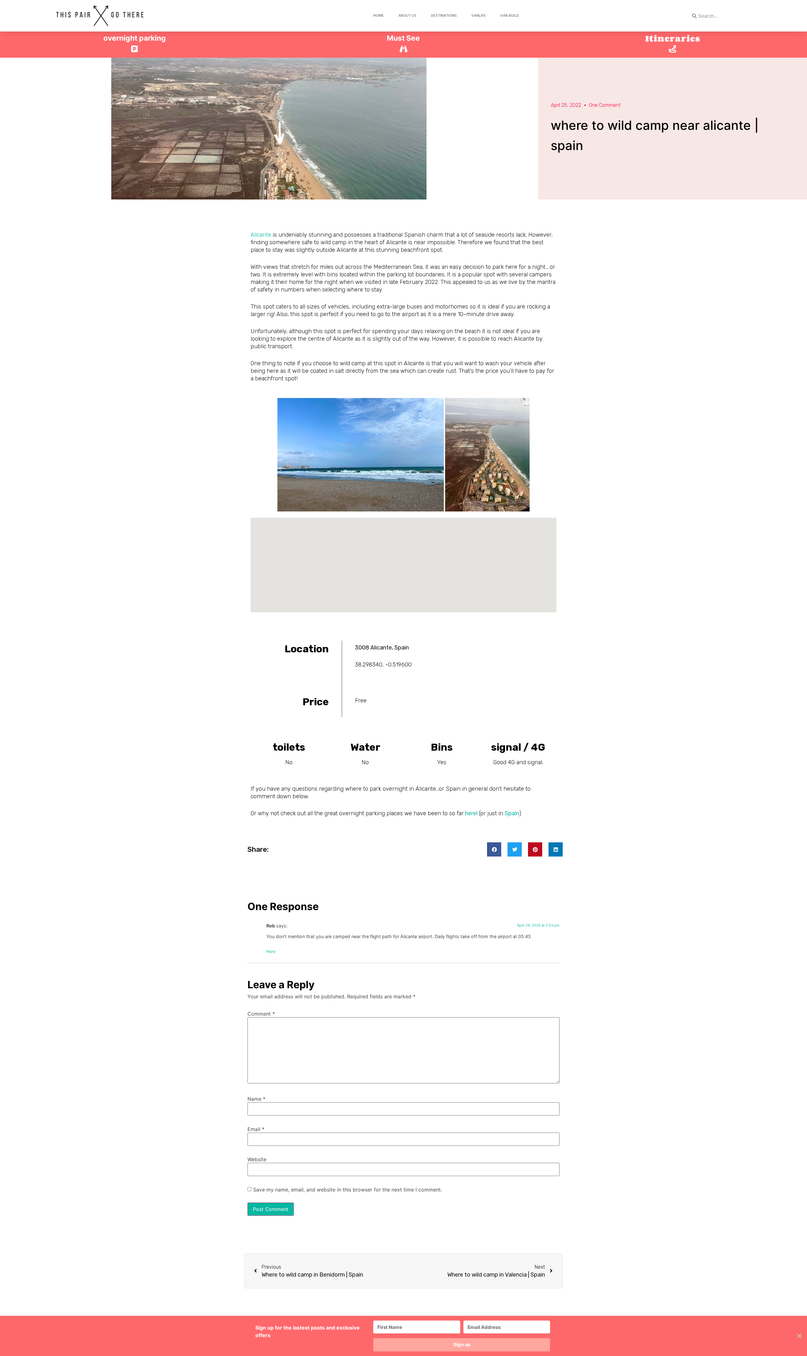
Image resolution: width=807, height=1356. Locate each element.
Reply (271, 951)
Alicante (261, 234)
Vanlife (478, 16)
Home (378, 16)
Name (256, 1098)
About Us (407, 16)
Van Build (509, 16)
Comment (261, 1013)
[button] (494, 849)
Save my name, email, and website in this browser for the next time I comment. (347, 1189)
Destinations (444, 16)
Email (255, 1129)
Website (256, 1159)
